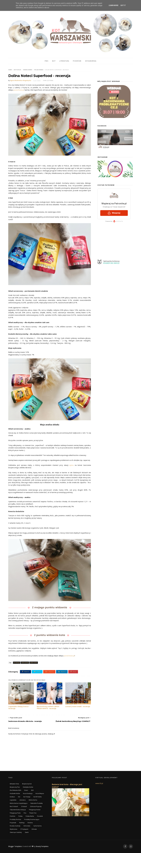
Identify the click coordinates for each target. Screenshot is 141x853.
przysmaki (13, 823)
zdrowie (34, 829)
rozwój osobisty (15, 826)
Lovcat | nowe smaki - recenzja (77, 707)
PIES (46, 61)
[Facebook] (125, 846)
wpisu (71, 465)
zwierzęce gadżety (16, 832)
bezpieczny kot (27, 784)
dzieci (26, 790)
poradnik (40, 816)
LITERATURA (64, 61)
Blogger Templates (15, 846)
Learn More (113, 5)
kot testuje (17, 69)
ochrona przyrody (36, 806)
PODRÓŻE (77, 61)
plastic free (32, 813)
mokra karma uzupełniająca (18, 803)
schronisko (26, 826)
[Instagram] (131, 846)
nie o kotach (14, 806)
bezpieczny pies (15, 787)
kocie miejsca (40, 793)
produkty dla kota (15, 819)
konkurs (12, 797)
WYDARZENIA (90, 61)
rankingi (21, 823)
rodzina (30, 823)
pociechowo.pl (19, 90)
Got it (123, 5)
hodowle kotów (15, 793)
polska (20, 816)
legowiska (13, 800)
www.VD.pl (99, 783)
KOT (54, 61)
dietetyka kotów (28, 787)
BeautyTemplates (42, 846)
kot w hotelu (37, 797)
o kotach (24, 806)
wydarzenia (13, 829)
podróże (12, 816)
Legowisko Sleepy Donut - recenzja (18, 707)
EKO (32, 790)
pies (25, 813)
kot (19, 797)
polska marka (38, 69)
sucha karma (37, 826)
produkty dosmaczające (31, 819)
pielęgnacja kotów (34, 810)
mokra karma (27, 69)
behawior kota (14, 784)
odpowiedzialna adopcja (18, 810)
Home (10, 69)
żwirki (27, 832)
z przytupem (24, 829)
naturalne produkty (37, 803)
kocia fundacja (27, 793)
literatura (22, 800)
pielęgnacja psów (15, 813)
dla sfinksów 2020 (15, 790)
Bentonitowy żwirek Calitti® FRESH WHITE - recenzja (48, 707)
